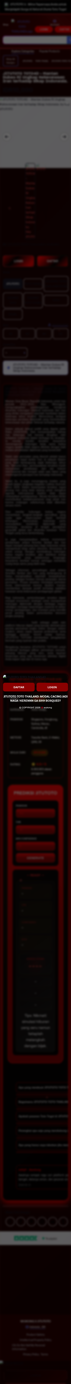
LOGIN (52, 687)
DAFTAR (18, 687)
